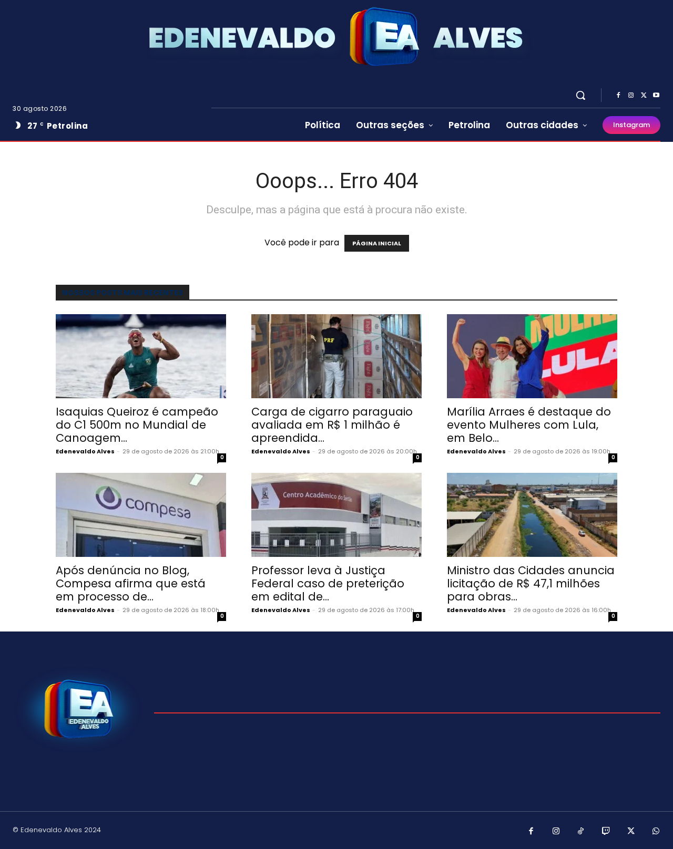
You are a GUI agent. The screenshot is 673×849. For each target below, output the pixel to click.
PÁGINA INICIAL (376, 243)
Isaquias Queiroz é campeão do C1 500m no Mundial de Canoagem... (137, 425)
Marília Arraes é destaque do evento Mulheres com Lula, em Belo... (529, 425)
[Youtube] (656, 95)
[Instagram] (631, 95)
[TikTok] (581, 832)
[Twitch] (606, 832)
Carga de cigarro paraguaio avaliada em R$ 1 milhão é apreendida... (332, 425)
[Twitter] (643, 95)
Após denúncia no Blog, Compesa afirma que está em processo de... (131, 583)
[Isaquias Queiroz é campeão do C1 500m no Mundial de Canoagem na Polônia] (141, 356)
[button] (580, 95)
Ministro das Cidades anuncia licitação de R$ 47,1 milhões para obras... (531, 583)
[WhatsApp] (656, 832)
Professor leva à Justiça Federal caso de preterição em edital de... (327, 583)
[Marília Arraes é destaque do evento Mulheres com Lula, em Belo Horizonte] (532, 356)
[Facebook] (618, 95)
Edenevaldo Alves (85, 451)
